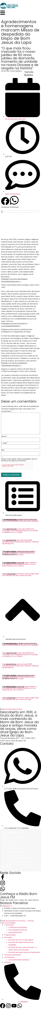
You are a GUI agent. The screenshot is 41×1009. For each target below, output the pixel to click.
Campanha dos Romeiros (18, 960)
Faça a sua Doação (8, 923)
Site (2, 450)
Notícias (7, 962)
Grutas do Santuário (12, 955)
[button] (5, 202)
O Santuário (9, 925)
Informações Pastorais (17, 930)
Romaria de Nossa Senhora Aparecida (24, 952)
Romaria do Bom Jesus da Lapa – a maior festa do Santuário (22, 948)
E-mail (4, 443)
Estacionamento (15, 932)
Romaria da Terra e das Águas (20, 940)
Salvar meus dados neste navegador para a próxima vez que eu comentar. (19, 459)
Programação (10, 935)
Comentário (6, 411)
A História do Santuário (17, 927)
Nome (4, 436)
